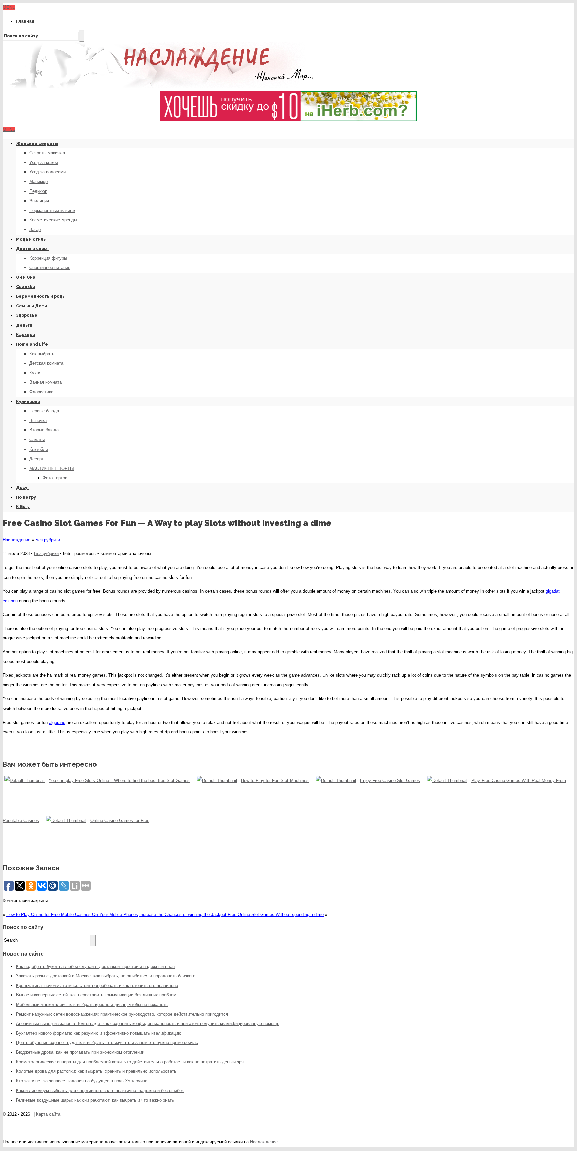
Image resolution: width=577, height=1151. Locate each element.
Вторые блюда (44, 429)
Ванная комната (45, 382)
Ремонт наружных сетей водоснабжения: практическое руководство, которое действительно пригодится (122, 1014)
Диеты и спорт (32, 248)
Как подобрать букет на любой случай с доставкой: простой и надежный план (95, 966)
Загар (35, 229)
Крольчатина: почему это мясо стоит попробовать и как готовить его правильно (97, 985)
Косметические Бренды (53, 219)
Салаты (37, 439)
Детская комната (46, 363)
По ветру (26, 497)
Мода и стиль (31, 239)
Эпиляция (39, 200)
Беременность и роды (41, 296)
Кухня (35, 372)
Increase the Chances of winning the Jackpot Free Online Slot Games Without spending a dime (231, 914)
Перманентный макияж (52, 210)
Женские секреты (37, 143)
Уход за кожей (43, 162)
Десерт (36, 458)
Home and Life (32, 344)
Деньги (24, 325)
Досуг (22, 487)
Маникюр (38, 181)
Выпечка (38, 420)
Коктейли (38, 449)
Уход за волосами (47, 171)
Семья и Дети (31, 306)
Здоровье (26, 315)
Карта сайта (48, 1114)
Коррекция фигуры (48, 258)
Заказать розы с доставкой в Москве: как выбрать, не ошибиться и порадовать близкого (105, 975)
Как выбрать (41, 353)
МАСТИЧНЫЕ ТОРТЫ (51, 468)
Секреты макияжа (47, 152)
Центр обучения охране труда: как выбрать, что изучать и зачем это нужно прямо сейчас (107, 1042)
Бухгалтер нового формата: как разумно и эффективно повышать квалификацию (98, 1033)
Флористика (41, 391)
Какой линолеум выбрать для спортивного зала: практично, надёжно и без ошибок (100, 1090)
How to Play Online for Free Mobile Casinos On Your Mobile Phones (72, 914)
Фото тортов (55, 477)
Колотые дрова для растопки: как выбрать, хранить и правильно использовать (96, 1071)
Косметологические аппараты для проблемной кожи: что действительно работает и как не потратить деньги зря (130, 1061)
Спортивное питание (49, 267)
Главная (25, 21)
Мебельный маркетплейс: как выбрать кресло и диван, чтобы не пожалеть (92, 1004)
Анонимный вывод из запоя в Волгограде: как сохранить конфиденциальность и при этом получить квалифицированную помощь (147, 1023)
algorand (57, 722)
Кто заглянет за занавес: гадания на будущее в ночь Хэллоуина (81, 1080)
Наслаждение (16, 539)
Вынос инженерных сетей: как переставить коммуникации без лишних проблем (96, 994)
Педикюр (38, 191)
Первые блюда (44, 410)
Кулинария (28, 401)
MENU (9, 7)
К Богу (23, 506)
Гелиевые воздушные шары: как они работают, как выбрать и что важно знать (95, 1100)
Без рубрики (47, 539)
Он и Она (25, 277)
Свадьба (25, 286)
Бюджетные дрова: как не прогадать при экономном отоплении (80, 1052)
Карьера (25, 334)
